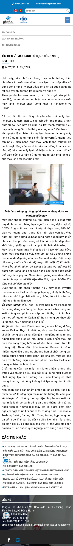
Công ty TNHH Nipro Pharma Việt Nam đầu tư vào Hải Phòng (36, 470)
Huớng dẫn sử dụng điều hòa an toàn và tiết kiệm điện (33, 479)
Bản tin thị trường (13, 38)
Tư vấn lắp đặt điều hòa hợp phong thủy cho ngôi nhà (33, 483)
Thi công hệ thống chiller (18, 466)
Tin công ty (8, 32)
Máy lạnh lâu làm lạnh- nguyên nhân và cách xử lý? (32, 487)
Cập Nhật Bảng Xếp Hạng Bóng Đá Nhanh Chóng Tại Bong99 (35, 451)
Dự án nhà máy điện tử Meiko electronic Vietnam (30, 474)
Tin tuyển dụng (11, 45)
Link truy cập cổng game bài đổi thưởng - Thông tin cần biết (34, 456)
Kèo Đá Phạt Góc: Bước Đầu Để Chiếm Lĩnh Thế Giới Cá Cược (35, 446)
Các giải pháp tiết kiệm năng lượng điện (25, 462)
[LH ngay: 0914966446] (6, 460)
